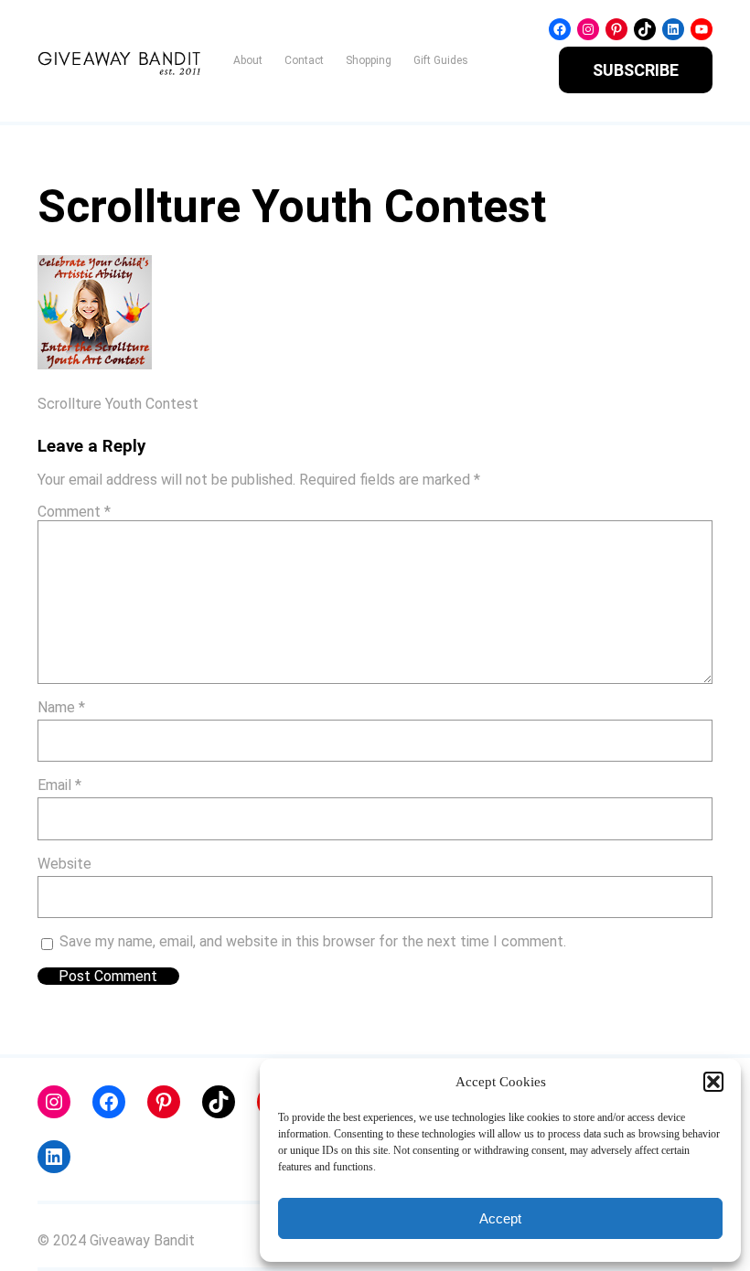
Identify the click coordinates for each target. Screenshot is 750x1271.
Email (59, 785)
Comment (74, 511)
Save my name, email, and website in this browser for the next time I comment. (312, 941)
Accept (500, 1218)
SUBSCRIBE (636, 70)
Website (64, 863)
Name (61, 707)
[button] (713, 1082)
